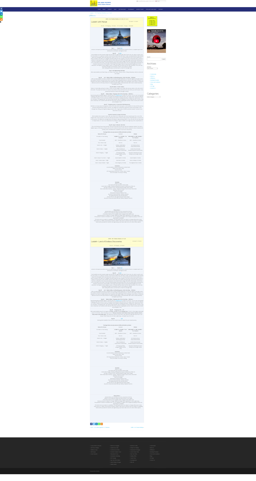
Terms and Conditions (155, 82)
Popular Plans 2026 (151, 9)
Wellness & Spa (94, 449)
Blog (152, 84)
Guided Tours (139, 9)
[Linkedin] (96, 424)
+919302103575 (151, 1)
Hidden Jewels (114, 464)
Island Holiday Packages (116, 462)
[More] (102, 424)
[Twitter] (94, 424)
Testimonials (153, 74)
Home (99, 9)
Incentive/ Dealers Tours (116, 451)
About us (153, 76)
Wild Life (132, 462)
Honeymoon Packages (135, 449)
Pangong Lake (119, 95)
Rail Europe (93, 451)
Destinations (122, 9)
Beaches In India (133, 445)
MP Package (113, 458)
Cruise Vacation (94, 454)
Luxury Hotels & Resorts (96, 445)
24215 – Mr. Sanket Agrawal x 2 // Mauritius (100, 427)
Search (148, 57)
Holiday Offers (133, 456)
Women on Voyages (115, 445)
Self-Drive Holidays (95, 447)
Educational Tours (114, 454)
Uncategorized (133, 460)
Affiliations (153, 78)
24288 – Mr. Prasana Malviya (137, 427)
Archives (149, 67)
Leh (121, 48)
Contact (160, 9)
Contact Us (153, 88)
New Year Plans (133, 454)
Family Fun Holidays (134, 447)
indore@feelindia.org (142, 1)
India (104, 9)
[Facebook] (91, 424)
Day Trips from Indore (115, 460)
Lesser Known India (134, 451)
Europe (109, 9)
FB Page (152, 86)
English (158, 1)
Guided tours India (114, 447)
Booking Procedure (155, 80)
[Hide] (0, 21)
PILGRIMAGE (131, 9)
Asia (115, 9)
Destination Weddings (115, 456)
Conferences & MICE (115, 449)
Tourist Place (133, 458)
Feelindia (97, 471)
